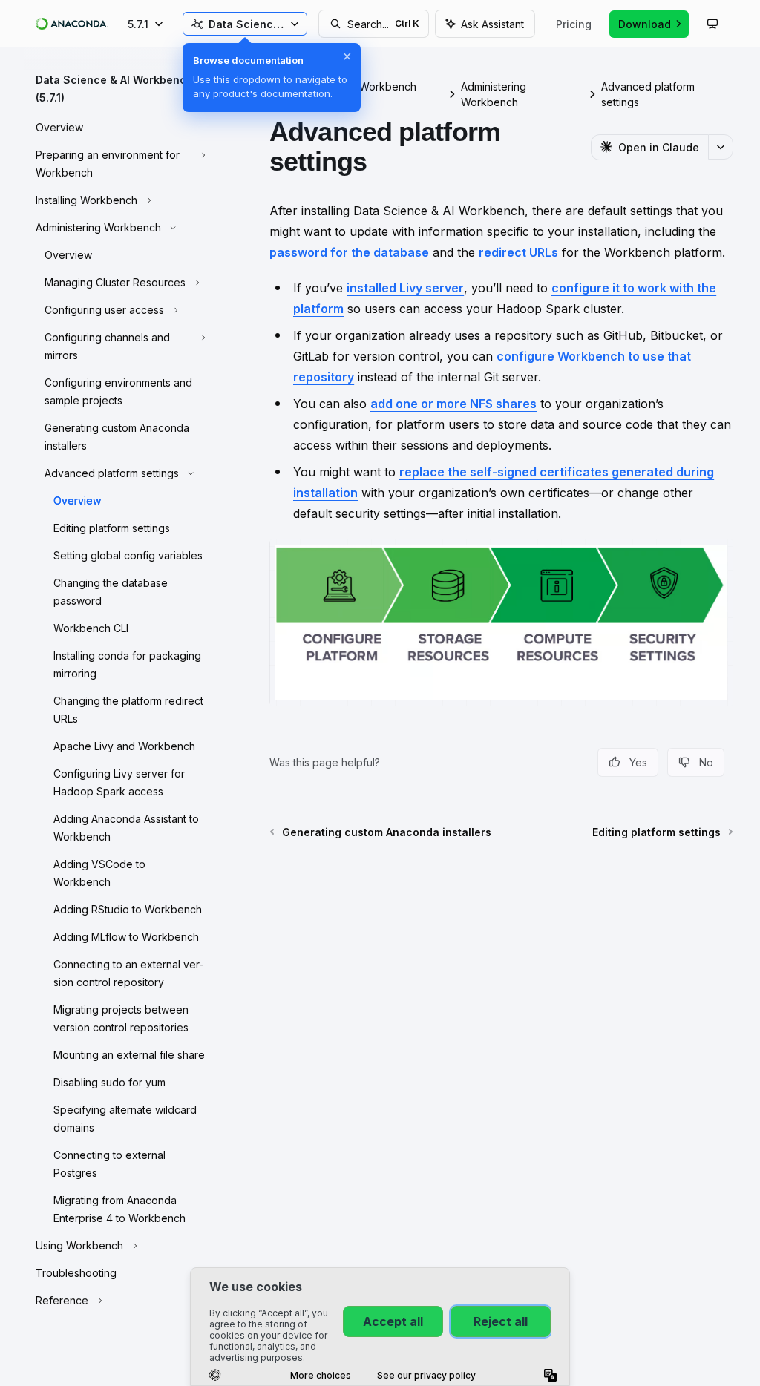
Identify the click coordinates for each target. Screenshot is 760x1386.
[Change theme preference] (712, 24)
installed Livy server (405, 287)
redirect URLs (518, 252)
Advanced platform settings (648, 94)
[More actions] (720, 147)
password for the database (349, 252)
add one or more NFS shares (453, 403)
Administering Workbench (493, 94)
